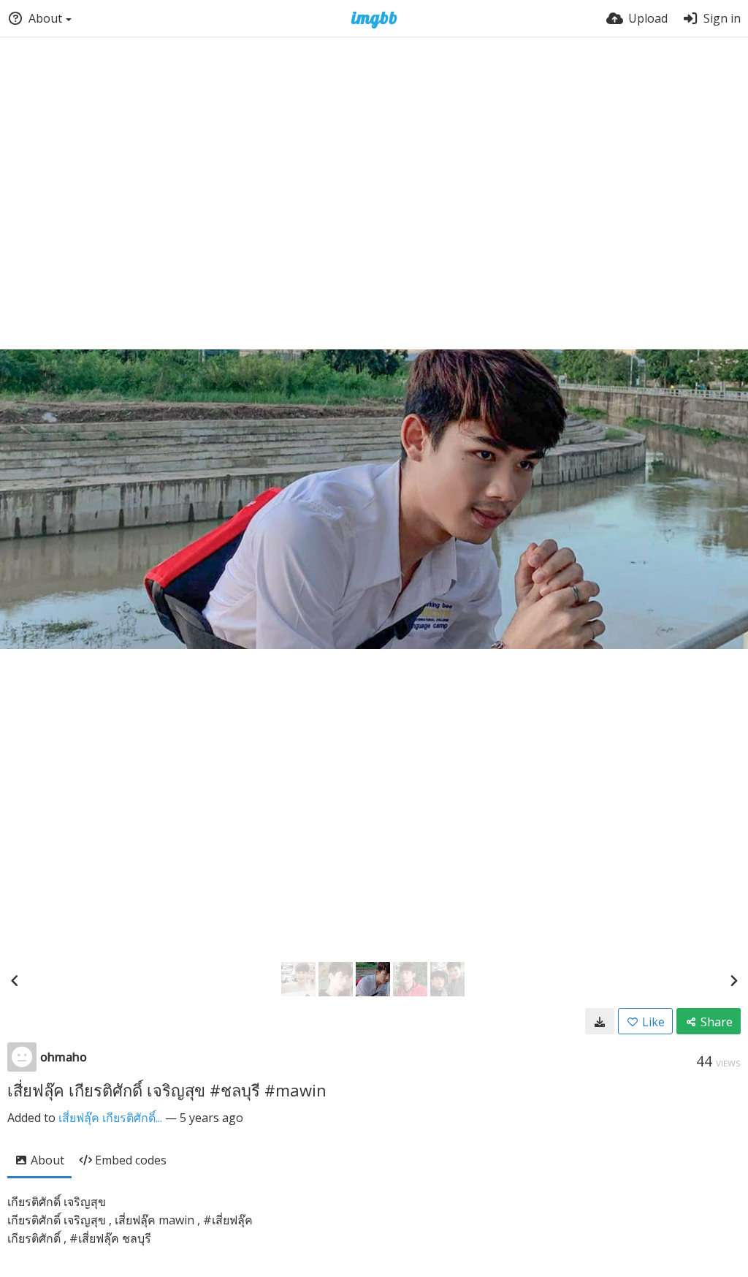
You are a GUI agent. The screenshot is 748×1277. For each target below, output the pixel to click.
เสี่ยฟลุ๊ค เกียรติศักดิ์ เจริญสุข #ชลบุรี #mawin (167, 1090)
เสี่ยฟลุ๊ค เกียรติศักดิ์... (110, 1118)
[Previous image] (14, 980)
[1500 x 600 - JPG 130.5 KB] (599, 1021)
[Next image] (733, 980)
